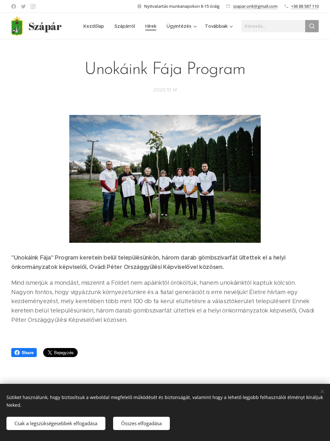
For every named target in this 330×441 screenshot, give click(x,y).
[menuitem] (95, 26)
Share (28, 352)
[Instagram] (33, 6)
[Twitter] (23, 6)
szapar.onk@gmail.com (255, 6)
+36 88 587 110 (305, 6)
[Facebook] (14, 6)
